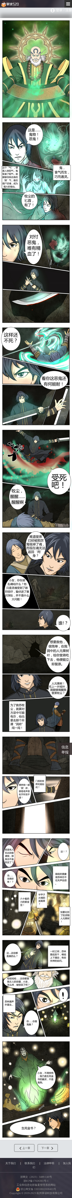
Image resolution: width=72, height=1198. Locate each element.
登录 (59, 10)
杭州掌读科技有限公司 (18, 4)
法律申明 (49, 1163)
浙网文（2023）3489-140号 (36, 1177)
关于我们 (10, 1163)
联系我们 (30, 1163)
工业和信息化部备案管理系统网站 (36, 1185)
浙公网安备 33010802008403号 (38, 1189)
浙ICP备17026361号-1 (36, 1181)
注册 (69, 10)
